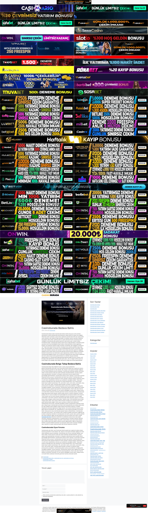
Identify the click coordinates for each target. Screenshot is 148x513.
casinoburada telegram (102, 450)
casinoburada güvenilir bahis (94, 434)
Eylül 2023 (92, 397)
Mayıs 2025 (93, 361)
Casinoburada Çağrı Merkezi (96, 322)
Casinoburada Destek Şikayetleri (97, 310)
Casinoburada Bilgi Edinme (96, 316)
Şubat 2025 (93, 363)
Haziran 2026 (93, 354)
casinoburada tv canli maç (96, 453)
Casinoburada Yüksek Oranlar (97, 312)
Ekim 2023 (92, 395)
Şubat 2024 (93, 387)
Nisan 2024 (93, 383)
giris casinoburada (94, 465)
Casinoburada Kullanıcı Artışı (96, 328)
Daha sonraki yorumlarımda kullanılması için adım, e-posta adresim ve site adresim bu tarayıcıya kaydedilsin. (63, 495)
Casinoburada (45, 456)
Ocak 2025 (92, 365)
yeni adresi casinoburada (100, 473)
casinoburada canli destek (97, 418)
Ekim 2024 (92, 371)
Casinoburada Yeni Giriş (97, 461)
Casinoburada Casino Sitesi (94, 423)
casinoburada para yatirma (94, 445)
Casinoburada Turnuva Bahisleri (97, 320)
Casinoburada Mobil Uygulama (49, 460)
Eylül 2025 (92, 357)
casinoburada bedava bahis (48, 458)
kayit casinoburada (95, 472)
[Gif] (74, 139)
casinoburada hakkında (95, 435)
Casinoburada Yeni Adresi (95, 459)
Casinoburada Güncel (95, 431)
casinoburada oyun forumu (68, 458)
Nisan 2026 (93, 355)
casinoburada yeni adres (96, 457)
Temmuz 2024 (93, 377)
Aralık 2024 (93, 367)
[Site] (37, 100)
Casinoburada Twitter (95, 456)
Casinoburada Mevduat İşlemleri (97, 330)
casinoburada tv (92, 451)
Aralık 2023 (93, 391)
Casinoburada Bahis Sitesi (97, 413)
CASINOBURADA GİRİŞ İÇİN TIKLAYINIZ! (74, 57)
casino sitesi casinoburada (95, 464)
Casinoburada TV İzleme (47, 459)
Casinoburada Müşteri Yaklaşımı (97, 324)
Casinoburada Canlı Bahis (94, 420)
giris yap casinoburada (95, 467)
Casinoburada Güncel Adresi (97, 432)
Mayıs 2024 (93, 381)
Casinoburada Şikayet (94, 462)
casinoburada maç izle (58, 458)
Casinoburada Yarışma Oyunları (97, 326)
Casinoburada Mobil (101, 442)
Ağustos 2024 (93, 375)
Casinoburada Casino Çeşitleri (97, 332)
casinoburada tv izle (94, 454)
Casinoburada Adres (97, 410)
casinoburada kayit (94, 437)
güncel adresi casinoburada (97, 468)
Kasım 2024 (93, 369)
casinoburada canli (94, 417)
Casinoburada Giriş (94, 306)
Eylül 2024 (92, 373)
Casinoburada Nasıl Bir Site (97, 444)
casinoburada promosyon (96, 448)
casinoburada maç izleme (94, 442)
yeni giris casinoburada (97, 475)
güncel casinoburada (94, 470)
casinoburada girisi (96, 427)
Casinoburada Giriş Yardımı (96, 318)
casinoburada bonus (95, 415)
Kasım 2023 (93, 393)
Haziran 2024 (93, 379)
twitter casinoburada (93, 473)
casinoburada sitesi (94, 450)
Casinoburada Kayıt (95, 438)
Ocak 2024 (92, 389)
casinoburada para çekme (95, 446)
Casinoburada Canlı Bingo (96, 314)
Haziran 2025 (93, 359)
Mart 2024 (92, 385)
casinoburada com (94, 424)
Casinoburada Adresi (95, 304)
